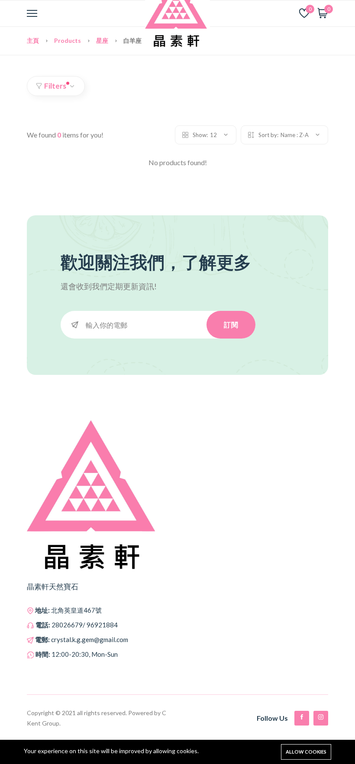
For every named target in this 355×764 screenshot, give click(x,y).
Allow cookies (306, 751)
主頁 (33, 40)
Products (68, 40)
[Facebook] (301, 718)
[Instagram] (320, 718)
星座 (103, 40)
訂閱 (231, 324)
